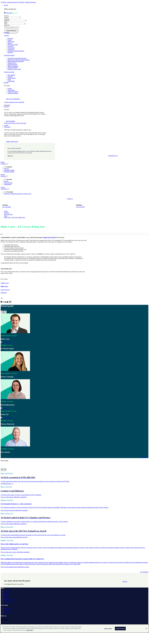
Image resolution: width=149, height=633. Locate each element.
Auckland (7, 610)
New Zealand (11, 75)
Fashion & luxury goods (14, 69)
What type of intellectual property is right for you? (17, 193)
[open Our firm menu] (5, 179)
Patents (9, 40)
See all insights (13, 99)
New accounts (8, 601)
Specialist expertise (9, 55)
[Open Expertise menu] (7, 164)
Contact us (113, 155)
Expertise (6, 19)
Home (6, 211)
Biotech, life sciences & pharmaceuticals (18, 60)
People (6, 5)
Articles (10, 88)
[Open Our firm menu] (7, 176)
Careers (6, 125)
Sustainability (7, 184)
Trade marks (11, 41)
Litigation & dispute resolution (16, 51)
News (5, 216)
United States (11, 81)
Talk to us (10, 155)
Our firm (6, 106)
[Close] (146, 628)
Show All (14, 13)
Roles (5, 22)
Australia (10, 76)
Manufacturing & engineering (16, 61)
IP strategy (10, 38)
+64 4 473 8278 (80, 207)
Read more (10, 121)
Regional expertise (9, 72)
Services (6, 16)
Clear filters (8, 13)
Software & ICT (12, 63)
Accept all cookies (120, 628)
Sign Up (125, 581)
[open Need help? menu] (5, 192)
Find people (11, 30)
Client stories (11, 90)
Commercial (11, 49)
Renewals (10, 52)
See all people (144, 457)
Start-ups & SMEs (13, 67)
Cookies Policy (29, 630)
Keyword (6, 25)
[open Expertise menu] (5, 167)
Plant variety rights (13, 44)
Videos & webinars (13, 91)
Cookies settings (108, 628)
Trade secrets (11, 47)
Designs (10, 43)
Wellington (7, 612)
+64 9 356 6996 (6, 207)
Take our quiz (12, 141)
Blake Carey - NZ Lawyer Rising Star (14, 217)
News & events (8, 182)
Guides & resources (13, 93)
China (9, 79)
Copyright (10, 46)
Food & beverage (12, 64)
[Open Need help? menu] (8, 189)
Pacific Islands (11, 78)
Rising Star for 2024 (49, 237)
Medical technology (13, 66)
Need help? (7, 127)
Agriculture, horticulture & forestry (17, 58)
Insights (6, 82)
